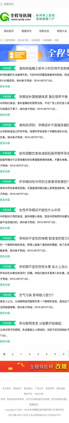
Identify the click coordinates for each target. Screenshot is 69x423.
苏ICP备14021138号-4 (19, 414)
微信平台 (28, 393)
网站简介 (17, 388)
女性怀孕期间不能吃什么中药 (40, 210)
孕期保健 (47, 40)
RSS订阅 (39, 393)
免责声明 (50, 388)
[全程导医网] (27, 16)
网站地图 (60, 388)
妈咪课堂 (35, 40)
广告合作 (39, 388)
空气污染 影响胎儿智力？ (37, 295)
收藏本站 (7, 4)
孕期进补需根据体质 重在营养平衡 (43, 96)
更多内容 (5, 86)
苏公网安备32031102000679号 (46, 414)
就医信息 (44, 31)
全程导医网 (9, 40)
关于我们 (6, 388)
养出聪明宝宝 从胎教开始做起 (40, 323)
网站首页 (9, 31)
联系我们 (28, 388)
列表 (56, 40)
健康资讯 (26, 31)
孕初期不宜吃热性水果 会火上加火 (43, 266)
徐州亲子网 (23, 40)
